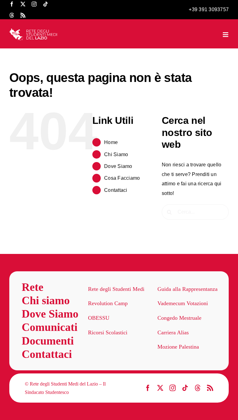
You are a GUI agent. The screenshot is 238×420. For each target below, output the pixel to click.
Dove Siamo (118, 166)
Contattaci (115, 190)
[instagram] (34, 4)
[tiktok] (45, 4)
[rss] (22, 15)
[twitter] (22, 4)
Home (111, 142)
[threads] (11, 15)
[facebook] (11, 4)
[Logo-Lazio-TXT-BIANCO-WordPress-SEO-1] (33, 31)
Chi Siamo (116, 154)
